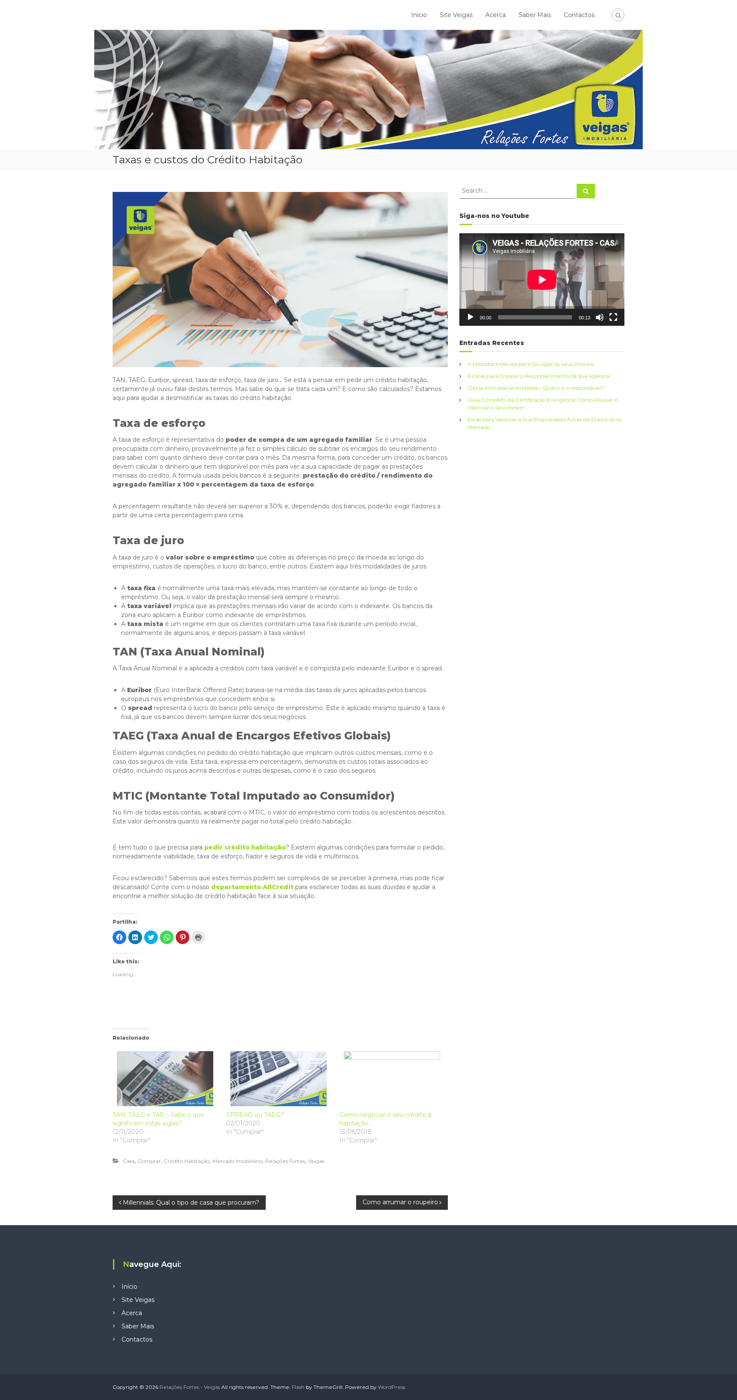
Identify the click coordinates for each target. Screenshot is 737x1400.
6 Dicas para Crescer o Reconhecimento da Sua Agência (538, 376)
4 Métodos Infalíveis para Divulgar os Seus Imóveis (531, 364)
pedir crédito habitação (245, 847)
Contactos (579, 15)
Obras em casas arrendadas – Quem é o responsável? (536, 388)
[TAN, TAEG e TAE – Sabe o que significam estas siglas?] (165, 1078)
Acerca (495, 15)
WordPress (391, 1387)
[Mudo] (599, 317)
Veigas (316, 1161)
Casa (129, 1161)
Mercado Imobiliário (237, 1161)
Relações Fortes (285, 1161)
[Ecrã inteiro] (613, 317)
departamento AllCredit (252, 887)
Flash (298, 1387)
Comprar (149, 1161)
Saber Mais (535, 15)
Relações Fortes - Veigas (190, 1387)
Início (419, 15)
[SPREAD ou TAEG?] (278, 1078)
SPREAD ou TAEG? (255, 1115)
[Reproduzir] (470, 317)
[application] (541, 279)
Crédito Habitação (186, 1161)
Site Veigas (456, 15)
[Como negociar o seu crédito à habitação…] (391, 1078)
